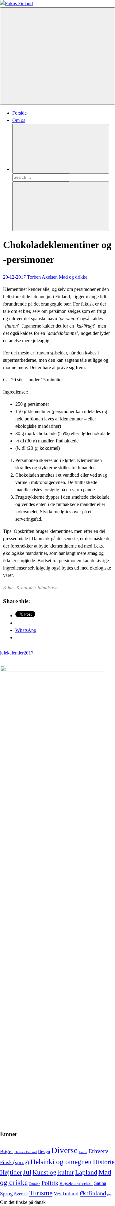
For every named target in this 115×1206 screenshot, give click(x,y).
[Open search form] (60, 149)
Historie (104, 1162)
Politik (49, 1182)
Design (44, 1151)
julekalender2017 (16, 652)
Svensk (21, 1193)
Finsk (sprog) (14, 1162)
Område (34, 1184)
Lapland (86, 1172)
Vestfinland (66, 1194)
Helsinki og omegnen (61, 1162)
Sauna (100, 1183)
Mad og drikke (73, 277)
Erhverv (98, 1151)
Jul (27, 1172)
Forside (19, 112)
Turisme (40, 1193)
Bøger (6, 1151)
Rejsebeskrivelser (76, 1183)
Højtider (11, 1172)
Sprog (6, 1194)
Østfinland (93, 1193)
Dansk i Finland (25, 1152)
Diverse (64, 1150)
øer (109, 1194)
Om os (18, 120)
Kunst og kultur (53, 1172)
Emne (83, 1152)
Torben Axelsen (42, 277)
